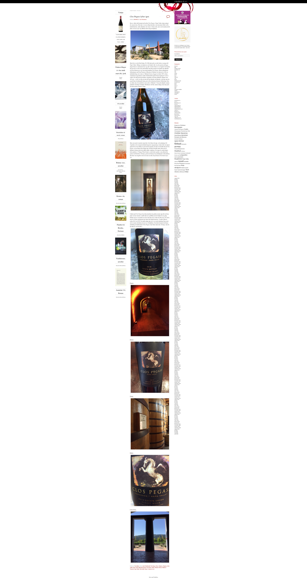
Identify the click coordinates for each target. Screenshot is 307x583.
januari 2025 (176, 201)
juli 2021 (176, 253)
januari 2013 (176, 378)
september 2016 (177, 324)
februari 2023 (177, 229)
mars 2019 (176, 287)
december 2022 (177, 232)
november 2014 (177, 351)
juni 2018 (176, 298)
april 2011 (176, 404)
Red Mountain (177, 165)
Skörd (182, 167)
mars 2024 (176, 213)
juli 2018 (176, 297)
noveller (186, 161)
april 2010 (176, 419)
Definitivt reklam (177, 68)
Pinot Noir (176, 163)
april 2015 (176, 345)
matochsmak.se (177, 105)
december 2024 (177, 202)
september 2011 (177, 398)
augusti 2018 (176, 296)
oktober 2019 (177, 279)
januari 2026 (176, 186)
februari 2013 (177, 377)
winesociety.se (177, 115)
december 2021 (177, 247)
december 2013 (177, 365)
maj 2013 (176, 373)
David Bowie (177, 135)
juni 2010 (176, 416)
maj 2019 (176, 285)
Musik (175, 79)
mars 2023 (176, 228)
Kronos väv (176, 155)
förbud (177, 143)
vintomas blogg (177, 112)
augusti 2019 (176, 281)
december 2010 (177, 409)
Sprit (175, 88)
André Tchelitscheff (146, 566)
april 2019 (176, 286)
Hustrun (177, 151)
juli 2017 (176, 312)
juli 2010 (176, 415)
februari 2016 (177, 333)
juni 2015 (176, 342)
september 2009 (177, 427)
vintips (186, 172)
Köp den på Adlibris (120, 235)
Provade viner (177, 82)
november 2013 (177, 366)
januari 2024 (176, 216)
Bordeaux (182, 125)
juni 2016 (176, 328)
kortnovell (188, 153)
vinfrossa (181, 171)
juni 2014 (176, 357)
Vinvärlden (136, 566)
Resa (175, 83)
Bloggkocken (177, 125)
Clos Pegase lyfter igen (139, 16)
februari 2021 (177, 259)
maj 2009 (176, 432)
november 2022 (177, 233)
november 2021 (177, 248)
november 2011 (177, 395)
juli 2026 (176, 179)
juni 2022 (176, 239)
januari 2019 (176, 290)
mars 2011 (176, 405)
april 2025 (176, 197)
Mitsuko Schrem (158, 567)
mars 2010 (176, 420)
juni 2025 (176, 195)
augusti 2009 (176, 429)
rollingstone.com (177, 117)
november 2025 (177, 189)
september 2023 (177, 221)
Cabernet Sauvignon (178, 129)
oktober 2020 (177, 264)
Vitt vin (175, 94)
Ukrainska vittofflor (178, 89)
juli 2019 (176, 282)
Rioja (182, 165)
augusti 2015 (176, 340)
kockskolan (183, 153)
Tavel (187, 170)
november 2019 (177, 277)
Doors (157, 566)
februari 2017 (177, 318)
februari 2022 (177, 244)
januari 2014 (176, 363)
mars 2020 (176, 272)
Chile (189, 131)
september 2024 (177, 206)
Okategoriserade (177, 80)
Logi (175, 78)
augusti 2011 (176, 399)
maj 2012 (176, 388)
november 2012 (177, 381)
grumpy (177, 146)
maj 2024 (176, 211)
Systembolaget (181, 169)
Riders (131, 453)
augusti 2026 (176, 178)
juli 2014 (176, 356)
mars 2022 (176, 243)
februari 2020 (177, 274)
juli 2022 (176, 238)
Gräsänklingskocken (179, 148)
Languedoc (183, 155)
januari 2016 (176, 334)
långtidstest (178, 159)
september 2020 (177, 265)
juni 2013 (176, 372)
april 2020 (176, 271)
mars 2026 (176, 184)
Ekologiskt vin (177, 69)
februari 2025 (177, 200)
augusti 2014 (176, 355)
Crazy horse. (133, 509)
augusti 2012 (176, 384)
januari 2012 (176, 393)
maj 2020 (176, 270)
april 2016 (176, 330)
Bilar (175, 67)
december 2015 (177, 335)
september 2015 (177, 339)
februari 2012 (177, 392)
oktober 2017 (177, 308)
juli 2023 (176, 223)
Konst (175, 74)
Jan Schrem (148, 567)
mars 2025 (176, 199)
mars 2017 (176, 317)
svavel (186, 167)
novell (181, 161)
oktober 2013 (177, 367)
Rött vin (175, 85)
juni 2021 (176, 254)
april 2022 (176, 242)
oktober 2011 (176, 397)
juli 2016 (176, 326)
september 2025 (177, 191)
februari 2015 (177, 347)
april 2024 (176, 212)
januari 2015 (176, 349)
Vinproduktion (177, 91)
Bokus (121, 78)
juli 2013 (176, 371)
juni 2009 (176, 431)
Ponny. (131, 396)
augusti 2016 (176, 325)
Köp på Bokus (120, 138)
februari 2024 (177, 215)
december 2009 (177, 424)
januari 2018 (176, 304)
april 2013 (176, 374)
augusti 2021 (176, 251)
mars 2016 (176, 331)
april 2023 (176, 227)
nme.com (176, 116)
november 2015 (177, 336)
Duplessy (161, 566)
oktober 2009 (177, 426)
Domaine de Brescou (180, 137)
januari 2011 (176, 408)
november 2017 (177, 307)
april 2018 (176, 301)
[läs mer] (188, 47)
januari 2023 (176, 231)
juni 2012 (176, 387)
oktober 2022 (177, 234)
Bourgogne (178, 127)
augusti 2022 (176, 237)
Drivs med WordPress (153, 577)
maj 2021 (176, 255)
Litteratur (176, 77)
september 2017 (177, 309)
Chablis (186, 129)
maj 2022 (176, 240)
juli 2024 (176, 208)
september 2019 (177, 280)
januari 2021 (176, 260)
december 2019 (177, 276)
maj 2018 (176, 299)
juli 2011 (175, 400)
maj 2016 (176, 329)
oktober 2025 (177, 190)
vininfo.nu (176, 110)
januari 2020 (176, 275)
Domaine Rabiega (178, 139)
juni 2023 (176, 224)
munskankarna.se (177, 118)
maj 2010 (176, 417)
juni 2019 (176, 283)
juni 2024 (176, 210)
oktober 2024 (177, 205)
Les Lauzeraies (178, 157)
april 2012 (176, 389)
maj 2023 (176, 226)
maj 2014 (176, 358)
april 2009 (176, 433)
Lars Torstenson (143, 19)
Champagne (177, 131)
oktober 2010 (177, 411)
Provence (182, 163)
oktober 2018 (177, 293)
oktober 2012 (177, 382)
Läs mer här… (121, 169)
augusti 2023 (176, 222)
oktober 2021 (177, 249)
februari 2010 (177, 421)
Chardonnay (184, 131)
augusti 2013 (176, 370)
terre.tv (175, 101)
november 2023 (177, 218)
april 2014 (176, 360)
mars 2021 (176, 258)
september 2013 (177, 368)
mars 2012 (176, 390)
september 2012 (177, 383)
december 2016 (177, 320)
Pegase (131, 283)
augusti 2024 (176, 207)
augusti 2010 (176, 414)
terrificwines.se (177, 100)
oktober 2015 (177, 338)
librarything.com (177, 102)
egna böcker (179, 141)
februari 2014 (177, 362)
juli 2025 (176, 194)
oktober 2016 (177, 323)
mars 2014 (176, 361)
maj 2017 (176, 314)
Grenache (183, 144)
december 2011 (177, 394)
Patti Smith (142, 569)
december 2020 (177, 261)
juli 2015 (176, 341)
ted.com (176, 104)
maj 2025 (176, 196)
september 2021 (177, 250)
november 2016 (177, 322)
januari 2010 (176, 422)
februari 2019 (177, 288)
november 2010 (177, 410)
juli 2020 (176, 267)
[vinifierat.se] (180, 1)
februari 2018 (177, 303)
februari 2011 (176, 406)
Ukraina (176, 171)
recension (187, 163)
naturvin (176, 161)
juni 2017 (176, 313)
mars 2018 (176, 302)
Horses (131, 339)
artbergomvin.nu (177, 107)
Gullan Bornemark (142, 567)
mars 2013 (176, 376)
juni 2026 (176, 180)
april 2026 (176, 183)
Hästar (175, 73)
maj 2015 (176, 344)
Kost (175, 75)
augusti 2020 (176, 266)
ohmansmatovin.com (178, 109)
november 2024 (177, 204)
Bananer (176, 66)
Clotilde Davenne (181, 133)
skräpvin (177, 167)
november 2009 (177, 425)
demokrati (184, 135)
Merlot (153, 567)
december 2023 (177, 217)
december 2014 (177, 350)
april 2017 (176, 315)
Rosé (175, 84)
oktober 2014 (177, 352)
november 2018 (177, 292)
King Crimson (177, 153)
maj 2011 (176, 403)
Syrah (175, 169)
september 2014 (177, 354)
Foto (175, 72)
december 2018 (177, 291)
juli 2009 (176, 430)
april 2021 (176, 256)
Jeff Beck (183, 151)
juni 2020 (176, 269)
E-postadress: (177, 53)
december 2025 (177, 188)
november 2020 (177, 263)
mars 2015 (176, 346)
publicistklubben (177, 106)
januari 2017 (176, 319)
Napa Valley (136, 569)
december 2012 (177, 379)
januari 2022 (176, 245)
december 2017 (177, 306)
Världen (175, 90)
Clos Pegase (153, 566)
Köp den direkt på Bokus (121, 203)
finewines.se (176, 111)
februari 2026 (177, 185)
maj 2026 (176, 181)
